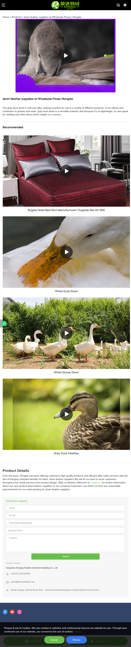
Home (6, 17)
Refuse (76, 639)
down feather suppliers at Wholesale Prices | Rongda (52, 17)
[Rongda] (4, 323)
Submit (65, 556)
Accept (54, 639)
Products (16, 17)
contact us (95, 482)
